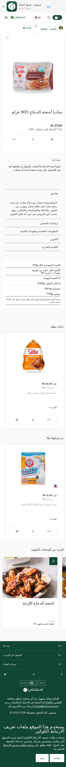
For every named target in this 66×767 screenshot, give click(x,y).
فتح (49, 6)
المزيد (53, 407)
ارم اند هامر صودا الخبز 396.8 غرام (39, 504)
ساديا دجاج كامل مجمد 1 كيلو (42, 392)
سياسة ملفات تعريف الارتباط (18, 745)
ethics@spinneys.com (46, 706)
